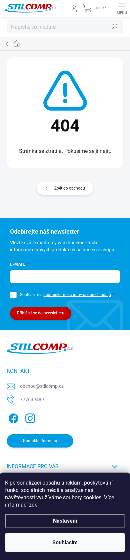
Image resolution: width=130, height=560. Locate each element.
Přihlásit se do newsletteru (40, 313)
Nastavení (65, 521)
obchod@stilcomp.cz (42, 386)
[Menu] (121, 8)
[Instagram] (29, 417)
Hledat (115, 26)
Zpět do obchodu (69, 188)
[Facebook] (12, 417)
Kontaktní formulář (40, 441)
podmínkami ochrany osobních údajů (77, 294)
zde (33, 505)
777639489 (32, 399)
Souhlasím (65, 542)
